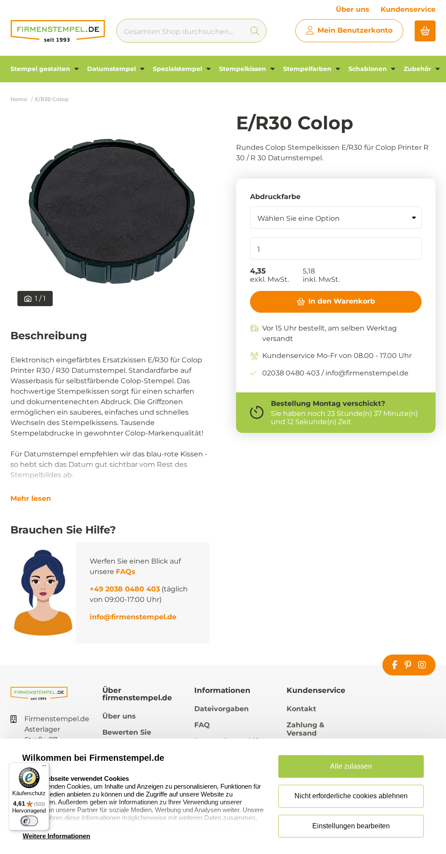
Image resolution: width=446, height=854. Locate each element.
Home (18, 99)
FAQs (125, 571)
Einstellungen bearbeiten (351, 826)
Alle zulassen (351, 766)
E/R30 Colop (51, 99)
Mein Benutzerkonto (355, 30)
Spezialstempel (178, 69)
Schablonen (368, 69)
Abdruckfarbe (275, 196)
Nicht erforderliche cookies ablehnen (351, 796)
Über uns (352, 9)
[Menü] (44, 768)
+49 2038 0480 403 (125, 589)
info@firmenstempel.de (133, 617)
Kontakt (301, 709)
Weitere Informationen (56, 836)
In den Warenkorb (341, 301)
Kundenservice (408, 9)
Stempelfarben (308, 69)
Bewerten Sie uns (126, 736)
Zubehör (418, 69)
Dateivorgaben (221, 709)
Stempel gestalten (41, 69)
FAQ (202, 725)
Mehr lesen (30, 499)
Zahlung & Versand (305, 729)
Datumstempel (112, 69)
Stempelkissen (243, 69)
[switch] (29, 821)
